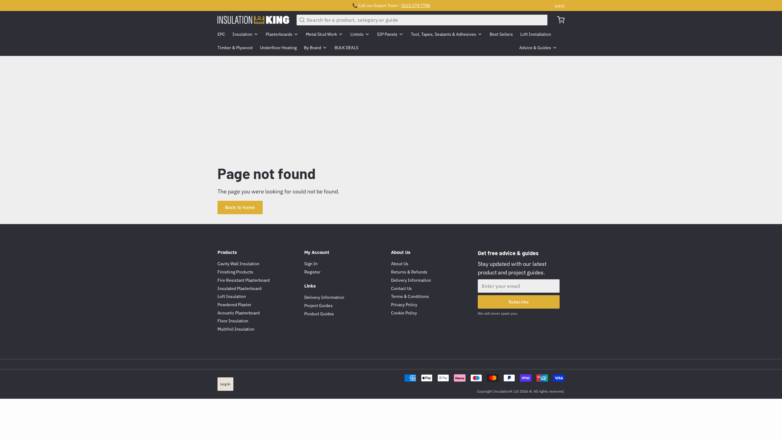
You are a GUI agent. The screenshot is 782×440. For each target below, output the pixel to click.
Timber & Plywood (235, 47)
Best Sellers (501, 34)
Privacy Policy (404, 304)
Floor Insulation (232, 321)
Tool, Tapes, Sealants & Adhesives (443, 34)
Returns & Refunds (409, 272)
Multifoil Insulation (235, 329)
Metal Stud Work (321, 34)
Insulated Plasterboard (239, 288)
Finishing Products (235, 272)
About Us (401, 252)
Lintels (357, 34)
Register (312, 272)
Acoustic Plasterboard (238, 313)
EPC (221, 34)
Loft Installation (535, 34)
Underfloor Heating (278, 47)
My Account (316, 252)
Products (227, 252)
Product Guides (319, 314)
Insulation (242, 34)
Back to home (240, 207)
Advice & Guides (535, 47)
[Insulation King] (253, 20)
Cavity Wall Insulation (238, 263)
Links (310, 286)
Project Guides (318, 305)
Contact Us (401, 288)
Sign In (311, 263)
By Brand (312, 47)
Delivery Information (324, 297)
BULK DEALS (346, 47)
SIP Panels (387, 34)
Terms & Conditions (410, 296)
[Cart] (558, 20)
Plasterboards (279, 34)
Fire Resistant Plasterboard (243, 280)
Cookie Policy (404, 313)
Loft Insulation (231, 296)
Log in (560, 5)
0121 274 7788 (415, 5)
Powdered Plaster (234, 304)
